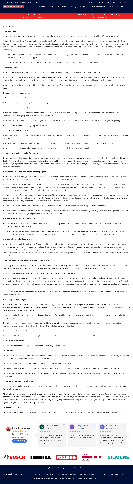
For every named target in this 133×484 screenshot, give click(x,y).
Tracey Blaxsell (82, 425)
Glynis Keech (111, 425)
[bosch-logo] (14, 454)
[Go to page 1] (80, 448)
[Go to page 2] (82, 448)
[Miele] (66, 454)
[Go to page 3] (83, 448)
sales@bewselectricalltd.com (29, 2)
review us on (18, 441)
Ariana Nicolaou (52, 425)
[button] (126, 6)
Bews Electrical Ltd (21, 428)
